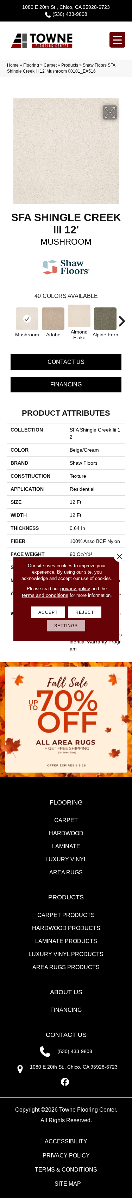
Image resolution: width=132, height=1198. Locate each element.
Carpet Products (66, 915)
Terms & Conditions (66, 1170)
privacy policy (75, 588)
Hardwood (66, 833)
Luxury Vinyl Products (66, 954)
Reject (84, 612)
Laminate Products (66, 941)
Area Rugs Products (66, 967)
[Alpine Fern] (105, 319)
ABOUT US (66, 992)
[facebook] (65, 1082)
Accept (48, 612)
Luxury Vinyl (66, 859)
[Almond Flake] (79, 316)
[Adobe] (53, 319)
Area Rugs (66, 872)
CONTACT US (66, 1034)
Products (69, 65)
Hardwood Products (66, 928)
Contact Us (66, 362)
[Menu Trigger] (117, 40)
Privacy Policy (66, 1156)
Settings (66, 625)
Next (121, 317)
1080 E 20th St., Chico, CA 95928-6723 (66, 7)
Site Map (68, 1184)
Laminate (66, 846)
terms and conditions (45, 595)
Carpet (50, 65)
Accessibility (66, 1141)
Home (13, 65)
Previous (10, 317)
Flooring (31, 65)
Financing (66, 384)
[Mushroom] (27, 319)
